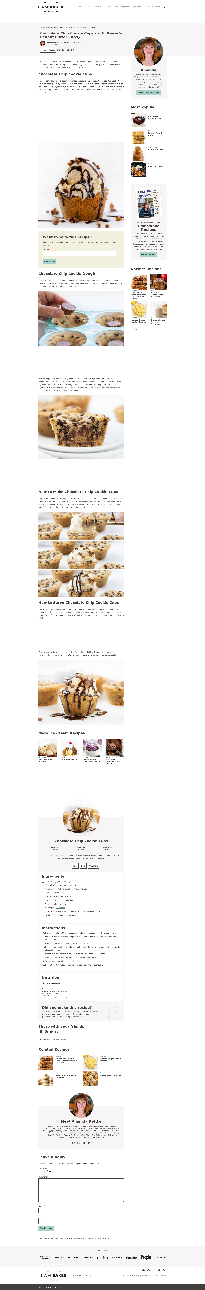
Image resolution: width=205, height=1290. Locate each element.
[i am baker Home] (50, 7)
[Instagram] (153, 1270)
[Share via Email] (72, 50)
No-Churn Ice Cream (45, 760)
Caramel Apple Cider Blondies (157, 295)
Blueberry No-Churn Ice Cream (92, 760)
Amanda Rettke (53, 42)
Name (41, 1206)
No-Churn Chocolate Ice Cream (113, 761)
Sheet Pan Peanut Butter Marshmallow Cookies (66, 1061)
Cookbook (148, 7)
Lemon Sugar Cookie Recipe (110, 1060)
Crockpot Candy (156, 166)
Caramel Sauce (155, 150)
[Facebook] (148, 1270)
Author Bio (137, 7)
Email (46, 250)
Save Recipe (49, 261)
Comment (93, 866)
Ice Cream (42, 757)
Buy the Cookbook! (148, 254)
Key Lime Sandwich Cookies (66, 1076)
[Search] (164, 7)
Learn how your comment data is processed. (92, 1238)
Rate (83, 866)
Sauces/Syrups (153, 147)
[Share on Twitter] (68, 50)
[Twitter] (158, 1270)
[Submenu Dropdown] (83, 7)
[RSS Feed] (164, 1270)
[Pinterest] (143, 1270)
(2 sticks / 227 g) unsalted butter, (64, 889)
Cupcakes (98, 7)
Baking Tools (133, 1276)
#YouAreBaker (76, 1017)
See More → (135, 329)
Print (75, 866)
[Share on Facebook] (58, 50)
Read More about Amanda (148, 92)
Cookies (107, 7)
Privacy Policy (160, 1276)
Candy (115, 7)
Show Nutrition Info (51, 984)
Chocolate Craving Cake (154, 117)
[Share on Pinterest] (63, 50)
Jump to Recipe (48, 50)
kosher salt (60, 908)
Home (42, 27)
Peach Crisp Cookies (110, 1075)
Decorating (125, 7)
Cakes (88, 7)
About (157, 7)
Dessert (55, 44)
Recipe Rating (44, 1168)
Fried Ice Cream (70, 759)
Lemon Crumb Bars (155, 134)
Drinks (153, 317)
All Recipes (77, 7)
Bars (149, 130)
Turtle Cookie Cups (113, 90)
